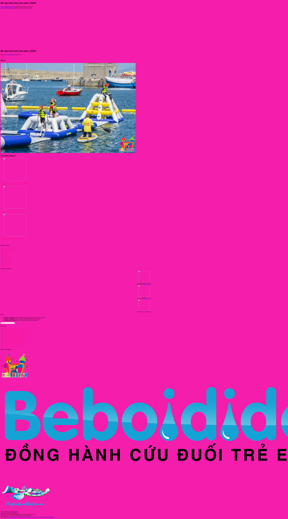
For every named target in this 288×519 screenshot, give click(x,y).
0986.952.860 (147, 298)
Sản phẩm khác (7, 264)
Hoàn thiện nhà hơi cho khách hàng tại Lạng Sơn (15, 339)
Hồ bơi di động (7, 257)
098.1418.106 (147, 284)
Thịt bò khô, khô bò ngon (49, 517)
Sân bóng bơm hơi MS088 (13, 211)
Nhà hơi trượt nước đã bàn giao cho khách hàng (15, 337)
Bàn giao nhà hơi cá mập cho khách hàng (13, 343)
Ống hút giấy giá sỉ (37, 517)
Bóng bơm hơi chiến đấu (13, 239)
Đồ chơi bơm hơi (12, 6)
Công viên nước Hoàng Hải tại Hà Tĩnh (13, 331)
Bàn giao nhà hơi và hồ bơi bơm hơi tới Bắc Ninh (15, 346)
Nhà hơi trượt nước (8, 263)
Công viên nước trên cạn (9, 249)
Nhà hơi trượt (7, 261)
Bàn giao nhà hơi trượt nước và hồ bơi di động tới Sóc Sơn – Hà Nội (20, 335)
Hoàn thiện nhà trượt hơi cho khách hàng (13, 341)
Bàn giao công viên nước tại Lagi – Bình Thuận (15, 333)
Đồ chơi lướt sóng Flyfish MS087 (16, 183)
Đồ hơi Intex (7, 255)
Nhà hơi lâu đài (7, 260)
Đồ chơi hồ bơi (7, 253)
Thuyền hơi (6, 265)
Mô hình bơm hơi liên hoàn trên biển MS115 (14, 334)
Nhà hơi (5, 259)
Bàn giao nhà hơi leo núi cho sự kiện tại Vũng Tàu (16, 338)
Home (2, 6)
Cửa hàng (6, 6)
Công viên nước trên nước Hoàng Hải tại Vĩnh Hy (16, 329)
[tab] (145, 57)
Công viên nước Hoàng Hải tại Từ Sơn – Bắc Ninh (16, 330)
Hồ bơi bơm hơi (7, 256)
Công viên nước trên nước (10, 251)
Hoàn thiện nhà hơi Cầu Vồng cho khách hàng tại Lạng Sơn (18, 342)
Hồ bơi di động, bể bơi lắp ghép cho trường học (20, 517)
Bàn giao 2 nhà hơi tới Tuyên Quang (12, 345)
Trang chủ (3, 8)
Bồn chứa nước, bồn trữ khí (10, 248)
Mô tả (5, 57)
